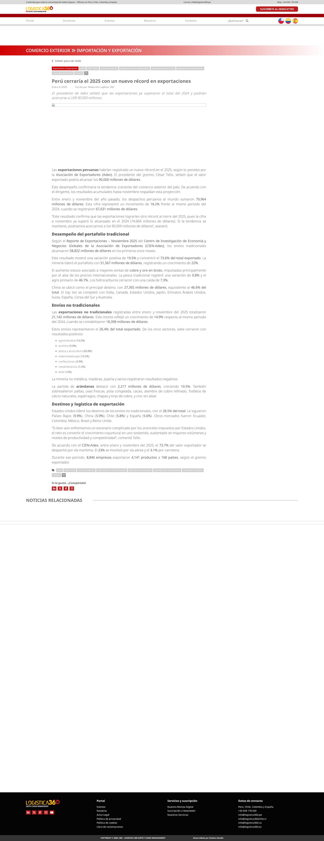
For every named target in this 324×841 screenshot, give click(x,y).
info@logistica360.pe (201, 2)
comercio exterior (109, 68)
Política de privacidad (109, 818)
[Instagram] (72, 488)
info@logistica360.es (250, 826)
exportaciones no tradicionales (134, 68)
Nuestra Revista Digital (180, 806)
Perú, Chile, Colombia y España (255, 806)
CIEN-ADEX (92, 68)
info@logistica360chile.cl (252, 818)
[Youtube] (52, 812)
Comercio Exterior (48, 50)
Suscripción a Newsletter (181, 810)
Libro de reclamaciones (110, 826)
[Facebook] (66, 488)
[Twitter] (60, 488)
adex (82, 68)
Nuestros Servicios (177, 814)
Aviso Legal (103, 814)
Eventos (101, 806)
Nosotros (102, 810)
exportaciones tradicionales (190, 68)
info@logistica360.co (250, 822)
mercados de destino (63, 73)
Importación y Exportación (109, 50)
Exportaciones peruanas (163, 68)
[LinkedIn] (54, 488)
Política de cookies (107, 822)
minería (79, 73)
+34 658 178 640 (290, 2)
